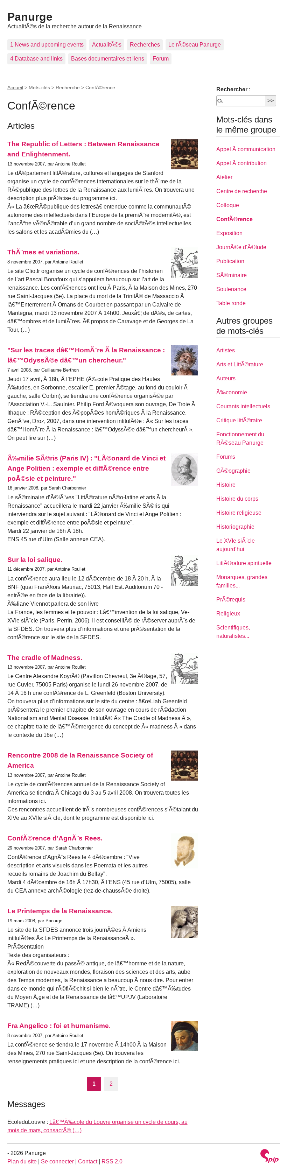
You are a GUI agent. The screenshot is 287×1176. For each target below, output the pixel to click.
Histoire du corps (237, 499)
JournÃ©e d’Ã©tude (241, 247)
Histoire (226, 485)
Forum (161, 59)
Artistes (225, 350)
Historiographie (235, 527)
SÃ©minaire (231, 275)
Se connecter (57, 1161)
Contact (87, 1161)
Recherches (145, 45)
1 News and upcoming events (47, 45)
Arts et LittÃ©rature (239, 364)
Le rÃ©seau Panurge (194, 45)
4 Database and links (36, 59)
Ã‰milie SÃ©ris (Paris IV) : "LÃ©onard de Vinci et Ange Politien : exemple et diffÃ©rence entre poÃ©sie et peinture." (86, 468)
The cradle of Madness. (44, 657)
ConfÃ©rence (234, 219)
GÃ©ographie (233, 471)
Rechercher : (233, 89)
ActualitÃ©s (106, 45)
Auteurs (226, 378)
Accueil (15, 87)
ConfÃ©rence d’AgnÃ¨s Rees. (55, 838)
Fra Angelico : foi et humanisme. (59, 1025)
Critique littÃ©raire (239, 420)
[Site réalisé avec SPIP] (269, 1157)
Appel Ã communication (245, 149)
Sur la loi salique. (34, 559)
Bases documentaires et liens (107, 59)
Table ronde (231, 303)
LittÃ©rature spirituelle (244, 563)
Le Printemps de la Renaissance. (60, 911)
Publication (230, 261)
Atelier (224, 177)
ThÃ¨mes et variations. (43, 252)
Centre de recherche (241, 191)
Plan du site (22, 1161)
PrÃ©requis (230, 600)
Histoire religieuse (238, 513)
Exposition (229, 233)
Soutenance (231, 289)
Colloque (227, 205)
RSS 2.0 (112, 1161)
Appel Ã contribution (241, 163)
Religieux (228, 614)
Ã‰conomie (231, 392)
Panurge (29, 16)
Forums (225, 457)
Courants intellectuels (243, 406)
